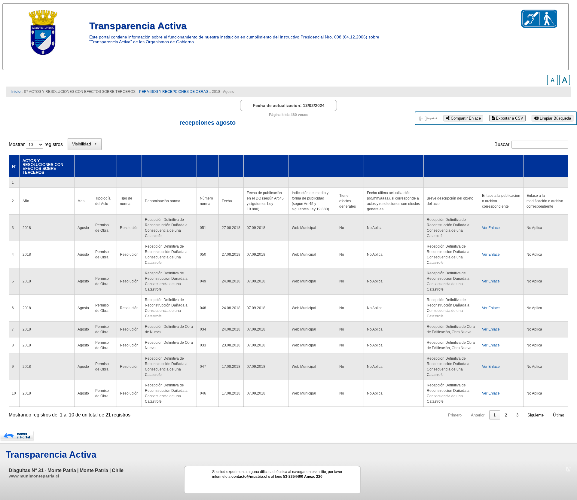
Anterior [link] (477, 415)
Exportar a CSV (509, 118)
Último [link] (558, 415)
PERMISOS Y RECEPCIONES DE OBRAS (173, 92)
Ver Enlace (491, 228)
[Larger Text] (564, 83)
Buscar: (502, 144)
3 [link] (517, 415)
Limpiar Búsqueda (555, 118)
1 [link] (494, 415)
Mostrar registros (36, 144)
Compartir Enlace (465, 118)
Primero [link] (455, 415)
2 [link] (506, 415)
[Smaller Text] (552, 83)
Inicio (15, 92)
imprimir (432, 118)
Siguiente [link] (535, 415)
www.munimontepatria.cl (34, 476)
